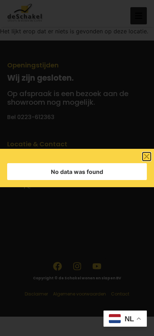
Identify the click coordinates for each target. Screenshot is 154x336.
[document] (77, 168)
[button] (146, 156)
